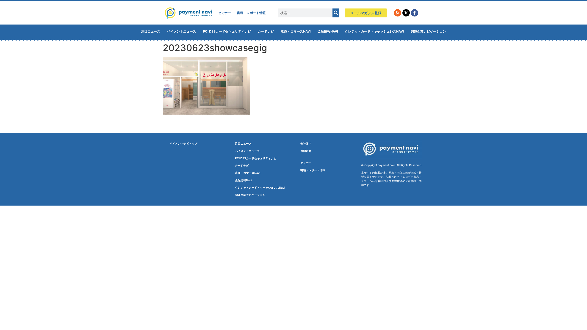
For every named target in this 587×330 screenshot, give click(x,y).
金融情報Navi (328, 31)
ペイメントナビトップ (183, 143)
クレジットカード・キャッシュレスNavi (374, 31)
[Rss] (397, 12)
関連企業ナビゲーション (428, 31)
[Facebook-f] (414, 12)
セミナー (224, 13)
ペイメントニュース (181, 31)
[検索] (335, 12)
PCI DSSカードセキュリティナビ (227, 31)
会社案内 (305, 143)
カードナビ (266, 31)
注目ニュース (150, 31)
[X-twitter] (406, 12)
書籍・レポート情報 (251, 13)
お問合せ (305, 151)
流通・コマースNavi (296, 31)
